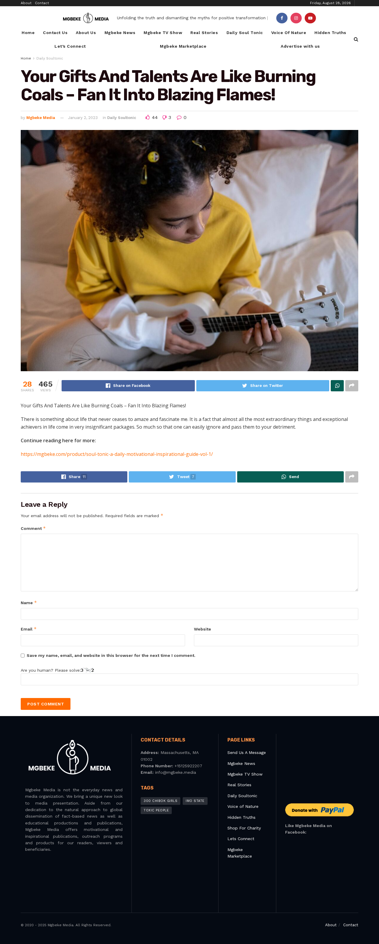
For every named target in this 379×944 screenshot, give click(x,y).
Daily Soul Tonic (245, 32)
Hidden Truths (330, 32)
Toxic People (156, 810)
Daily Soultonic (49, 58)
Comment (33, 528)
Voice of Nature (242, 806)
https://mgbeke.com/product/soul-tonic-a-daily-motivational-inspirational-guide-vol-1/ (117, 454)
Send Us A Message (246, 752)
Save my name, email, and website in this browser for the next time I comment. (111, 655)
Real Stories (204, 32)
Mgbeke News (120, 32)
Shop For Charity (244, 828)
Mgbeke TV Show (163, 32)
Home (28, 32)
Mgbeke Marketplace (183, 46)
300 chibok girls (160, 801)
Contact (42, 3)
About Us (86, 32)
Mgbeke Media (40, 117)
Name (29, 602)
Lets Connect (240, 838)
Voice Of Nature (288, 32)
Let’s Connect (70, 46)
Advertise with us (300, 46)
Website (202, 629)
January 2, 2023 (83, 117)
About (26, 3)
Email (29, 629)
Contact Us (55, 32)
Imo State (195, 801)
